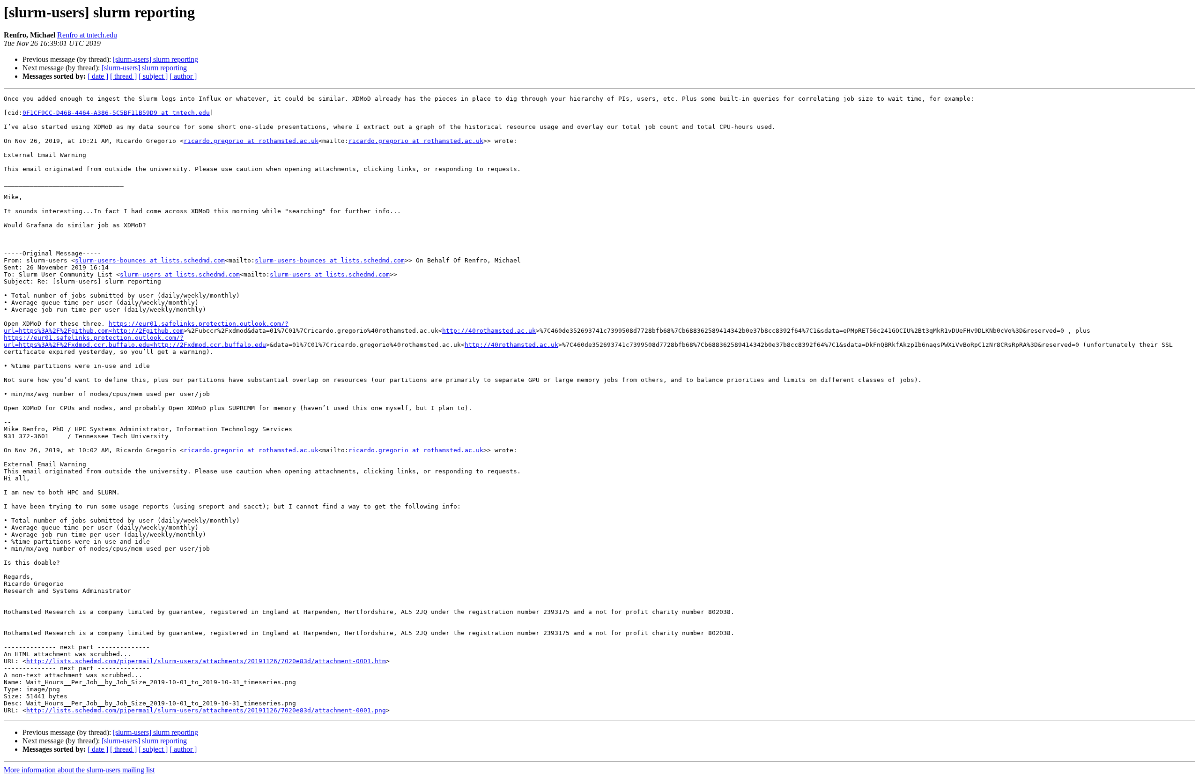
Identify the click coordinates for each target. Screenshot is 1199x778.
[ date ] (98, 76)
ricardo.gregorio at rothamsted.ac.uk (251, 140)
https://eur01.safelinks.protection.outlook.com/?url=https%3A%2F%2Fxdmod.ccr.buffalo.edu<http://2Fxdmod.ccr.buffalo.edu (135, 341)
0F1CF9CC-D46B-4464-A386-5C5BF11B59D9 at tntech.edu (116, 112)
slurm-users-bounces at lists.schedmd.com (150, 260)
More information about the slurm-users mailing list (79, 770)
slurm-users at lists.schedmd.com (180, 274)
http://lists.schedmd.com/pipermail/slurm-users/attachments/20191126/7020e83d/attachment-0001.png (206, 710)
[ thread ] (123, 76)
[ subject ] (153, 76)
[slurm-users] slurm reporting (155, 59)
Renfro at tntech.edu (87, 35)
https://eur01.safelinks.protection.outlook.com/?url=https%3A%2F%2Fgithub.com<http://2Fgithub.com (146, 327)
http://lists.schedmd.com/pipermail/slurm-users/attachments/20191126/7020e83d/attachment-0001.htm (206, 661)
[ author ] (183, 76)
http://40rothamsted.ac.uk (489, 330)
